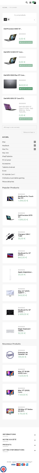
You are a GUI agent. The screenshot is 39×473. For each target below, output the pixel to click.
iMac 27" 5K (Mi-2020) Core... (24, 372)
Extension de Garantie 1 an (23, 353)
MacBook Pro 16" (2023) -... (24, 311)
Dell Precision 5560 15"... (13, 29)
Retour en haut (29, 132)
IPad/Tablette (7, 156)
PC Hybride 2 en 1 (8, 174)
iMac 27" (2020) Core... (23, 391)
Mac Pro (5, 149)
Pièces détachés (8, 182)
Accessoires (6, 164)
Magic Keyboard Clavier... (24, 330)
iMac (4, 142)
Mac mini (5, 153)
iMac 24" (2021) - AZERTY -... (24, 292)
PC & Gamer (6, 160)
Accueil (5, 137)
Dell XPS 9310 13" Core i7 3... (14, 98)
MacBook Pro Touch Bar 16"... (25, 197)
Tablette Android (8, 167)
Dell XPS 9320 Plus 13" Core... (14, 75)
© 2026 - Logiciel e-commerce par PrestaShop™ (19, 462)
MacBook (5, 146)
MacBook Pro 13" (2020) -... (24, 254)
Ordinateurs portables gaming (13, 178)
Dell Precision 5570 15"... (25, 216)
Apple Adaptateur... (25, 272)
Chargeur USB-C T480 (24, 235)
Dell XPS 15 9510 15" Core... (13, 52)
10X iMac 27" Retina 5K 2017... (25, 410)
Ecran (4, 171)
